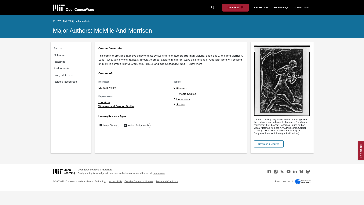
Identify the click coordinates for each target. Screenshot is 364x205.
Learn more (159, 173)
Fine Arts (181, 88)
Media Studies (187, 93)
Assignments (61, 68)
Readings (59, 61)
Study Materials (63, 74)
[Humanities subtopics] (174, 99)
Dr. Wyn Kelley (107, 87)
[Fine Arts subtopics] (174, 88)
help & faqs (281, 7)
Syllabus (59, 48)
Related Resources (65, 81)
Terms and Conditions (167, 181)
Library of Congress (279, 125)
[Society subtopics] (174, 104)
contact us (301, 7)
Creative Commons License (139, 181)
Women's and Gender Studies (116, 106)
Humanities (183, 99)
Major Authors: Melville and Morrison (102, 30)
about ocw (261, 7)
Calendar (59, 55)
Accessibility (115, 181)
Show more (195, 63)
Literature (104, 102)
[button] (269, 143)
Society (180, 104)
